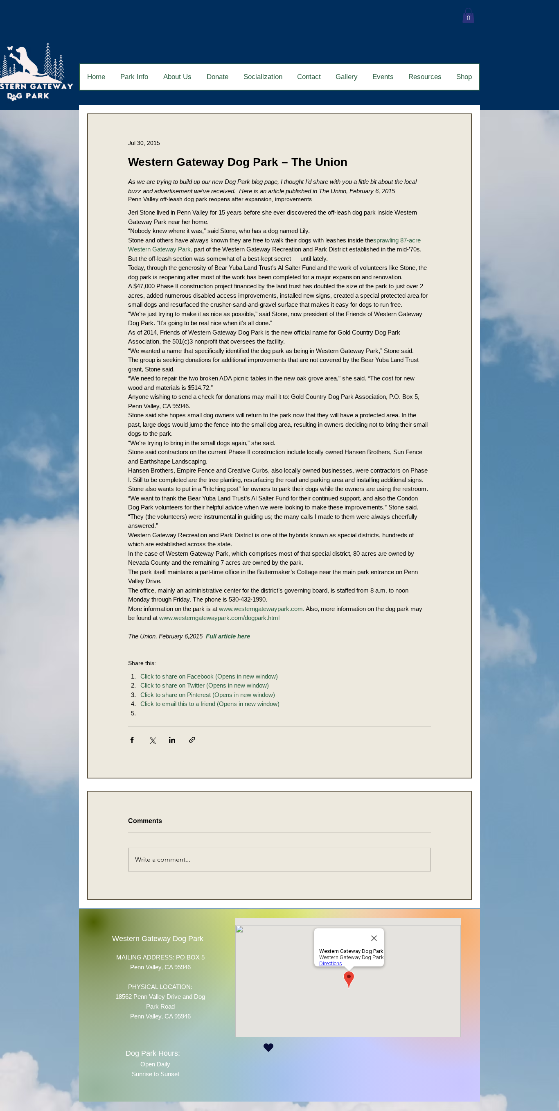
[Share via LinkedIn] (172, 740)
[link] (468, 15)
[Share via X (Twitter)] (152, 740)
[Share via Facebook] (132, 740)
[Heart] (268, 1047)
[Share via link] (192, 740)
